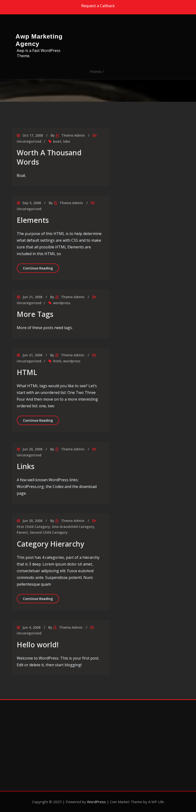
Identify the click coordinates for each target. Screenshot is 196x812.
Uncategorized (29, 141)
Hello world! (38, 645)
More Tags (35, 314)
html (57, 361)
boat (57, 141)
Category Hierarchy (50, 544)
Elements (33, 220)
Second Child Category (49, 532)
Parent (22, 532)
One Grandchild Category (73, 526)
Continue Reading (41, 268)
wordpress (61, 303)
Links (25, 466)
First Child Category (33, 526)
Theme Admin (73, 135)
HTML (27, 372)
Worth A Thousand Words (49, 157)
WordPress (96, 801)
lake (66, 141)
